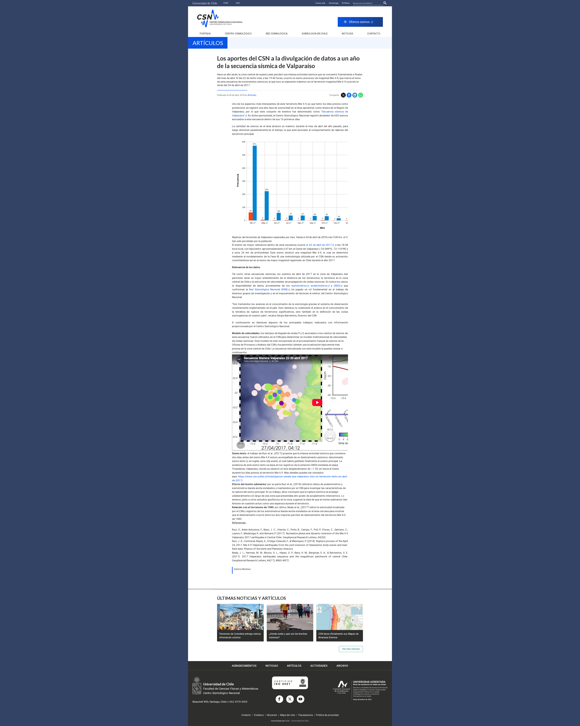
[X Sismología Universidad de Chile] (290, 699)
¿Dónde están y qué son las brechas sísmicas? (288, 635)
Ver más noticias (351, 648)
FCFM (226, 3)
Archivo (342, 665)
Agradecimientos (244, 665)
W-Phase (346, 3)
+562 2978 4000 (237, 701)
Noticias (347, 33)
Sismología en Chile (315, 33)
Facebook (349, 95)
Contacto (373, 33)
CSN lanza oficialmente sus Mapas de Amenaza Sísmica (338, 635)
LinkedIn (354, 95)
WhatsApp (360, 95)
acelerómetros (319, 285)
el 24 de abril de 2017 (319, 244)
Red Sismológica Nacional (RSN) (268, 289)
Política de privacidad (327, 715)
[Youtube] (300, 699)
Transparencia (305, 715)
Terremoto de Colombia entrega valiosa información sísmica (240, 635)
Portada (205, 33)
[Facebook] (279, 699)
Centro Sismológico (238, 33)
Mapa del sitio (287, 715)
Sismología (333, 3)
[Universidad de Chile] (205, 3)
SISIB (287, 721)
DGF (238, 3)
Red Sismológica (277, 33)
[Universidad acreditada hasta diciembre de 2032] (357, 692)
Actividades (318, 665)
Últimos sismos (359, 22)
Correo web (320, 3)
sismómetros (299, 285)
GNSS (337, 285)
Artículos (208, 42)
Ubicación (272, 715)
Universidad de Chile (300, 721)
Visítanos (259, 715)
